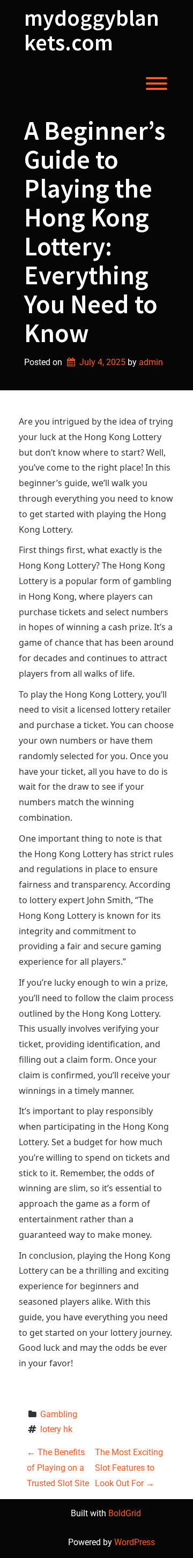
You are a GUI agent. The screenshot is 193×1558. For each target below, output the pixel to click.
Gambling (58, 1414)
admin (151, 362)
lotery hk (56, 1429)
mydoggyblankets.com (91, 30)
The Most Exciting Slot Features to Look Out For (129, 1467)
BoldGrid (124, 1513)
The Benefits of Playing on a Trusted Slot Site (58, 1467)
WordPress (134, 1542)
